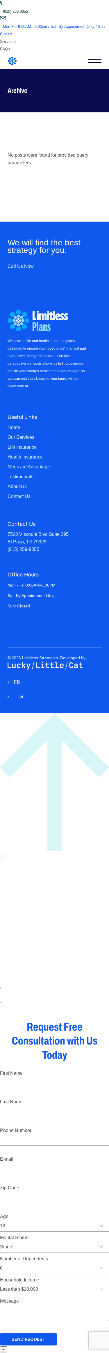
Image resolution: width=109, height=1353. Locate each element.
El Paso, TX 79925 (27, 541)
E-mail (6, 1159)
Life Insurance (22, 447)
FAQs (5, 49)
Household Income (19, 1279)
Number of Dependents (24, 1258)
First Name (11, 1073)
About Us (17, 486)
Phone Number (15, 1130)
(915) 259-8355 (23, 549)
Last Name (11, 1101)
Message (9, 1301)
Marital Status (14, 1237)
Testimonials (20, 476)
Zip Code (9, 1187)
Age (4, 1216)
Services (8, 41)
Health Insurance (25, 456)
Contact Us (19, 496)
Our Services (21, 437)
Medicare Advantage (29, 466)
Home (14, 427)
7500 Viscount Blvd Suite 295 (38, 534)
